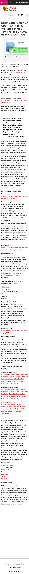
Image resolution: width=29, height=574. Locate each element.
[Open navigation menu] (3, 15)
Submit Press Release (14, 567)
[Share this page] (26, 15)
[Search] (18, 15)
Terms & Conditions (14, 571)
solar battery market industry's (13, 257)
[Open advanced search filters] (22, 15)
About (7, 564)
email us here (5, 469)
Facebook (4, 474)
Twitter (3, 476)
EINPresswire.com (19, 72)
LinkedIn (4, 478)
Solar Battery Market (12, 77)
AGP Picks (4, 2)
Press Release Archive (17, 564)
